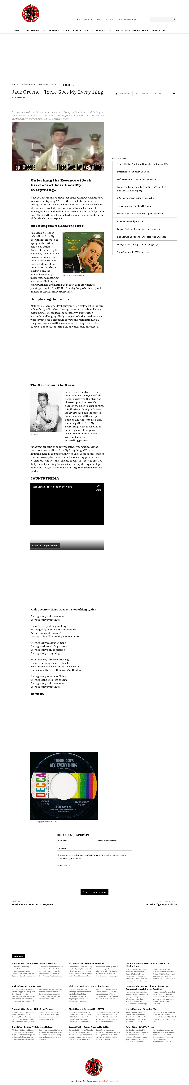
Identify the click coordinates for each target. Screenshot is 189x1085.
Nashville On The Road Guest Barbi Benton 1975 (143, 163)
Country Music (27, 84)
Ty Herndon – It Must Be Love (133, 171)
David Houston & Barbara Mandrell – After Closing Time (148, 964)
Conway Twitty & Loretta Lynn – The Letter (34, 963)
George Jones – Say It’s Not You (134, 206)
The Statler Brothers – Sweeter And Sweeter (141, 236)
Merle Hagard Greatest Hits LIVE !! (86, 1008)
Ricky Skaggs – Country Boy (26, 986)
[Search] (173, 19)
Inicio (15, 84)
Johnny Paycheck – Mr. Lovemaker (136, 198)
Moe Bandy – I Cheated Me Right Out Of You (140, 213)
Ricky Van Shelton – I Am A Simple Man (89, 986)
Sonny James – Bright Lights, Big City (137, 244)
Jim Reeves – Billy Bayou (130, 221)
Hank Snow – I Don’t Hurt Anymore (33, 904)
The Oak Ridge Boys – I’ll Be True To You (32, 1008)
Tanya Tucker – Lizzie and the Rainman (138, 228)
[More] (174, 93)
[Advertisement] (94, 54)
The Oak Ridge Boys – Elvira (160, 904)
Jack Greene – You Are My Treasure (136, 179)
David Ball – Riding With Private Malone (32, 1026)
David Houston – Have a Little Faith (86, 963)
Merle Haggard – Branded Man (141, 1008)
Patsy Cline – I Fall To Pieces (140, 1026)
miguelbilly (20, 97)
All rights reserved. (110, 1081)
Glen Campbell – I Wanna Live (133, 252)
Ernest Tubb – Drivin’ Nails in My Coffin (89, 1026)
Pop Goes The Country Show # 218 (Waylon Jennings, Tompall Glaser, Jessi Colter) (147, 987)
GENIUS (37, 694)
